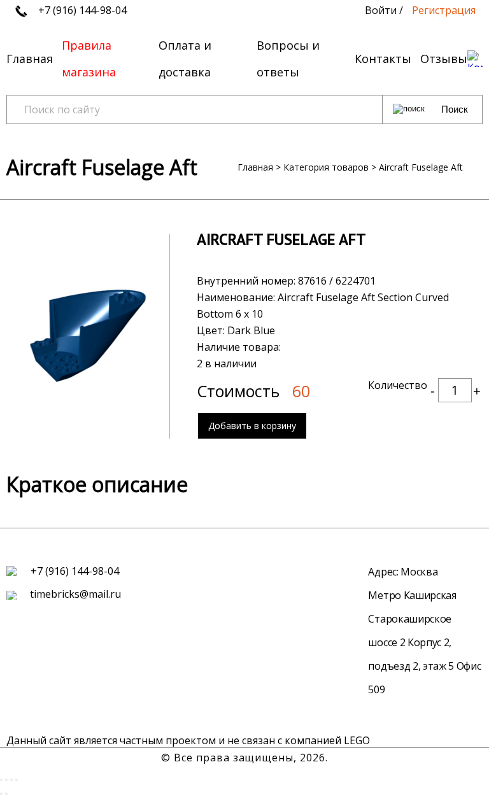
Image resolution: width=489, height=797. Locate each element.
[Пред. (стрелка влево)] (1, 794)
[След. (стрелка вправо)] (6, 794)
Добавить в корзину (252, 426)
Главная (29, 58)
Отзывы (443, 58)
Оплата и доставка (185, 59)
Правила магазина (89, 59)
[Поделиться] (6, 780)
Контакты (383, 58)
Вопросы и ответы (288, 59)
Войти (381, 10)
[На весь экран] (11, 780)
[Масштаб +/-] (16, 780)
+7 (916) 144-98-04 (81, 10)
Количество (397, 385)
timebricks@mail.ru (74, 594)
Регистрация (444, 10)
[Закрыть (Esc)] (1, 780)
